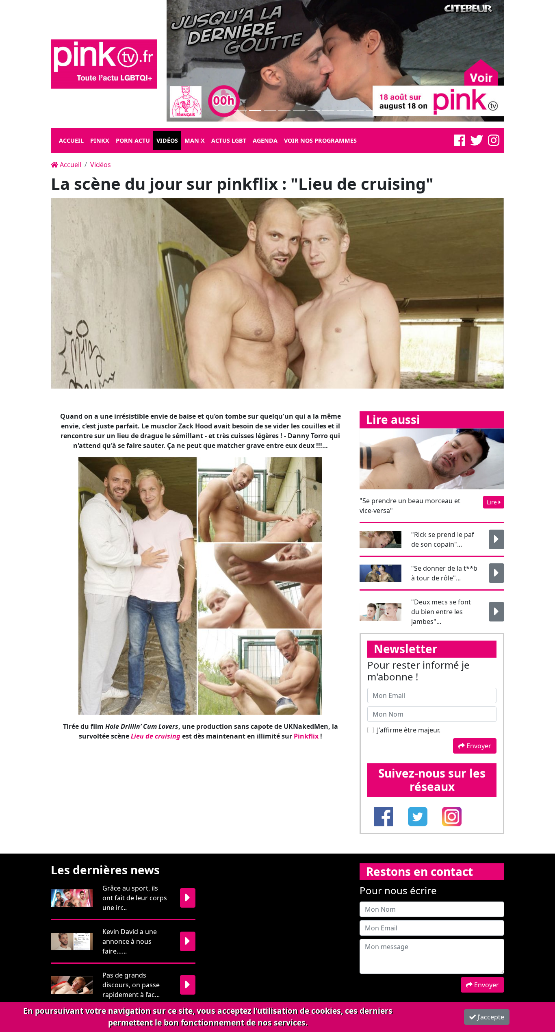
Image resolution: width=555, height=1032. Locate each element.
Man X (194, 140)
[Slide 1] (240, 110)
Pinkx (99, 140)
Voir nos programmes (320, 140)
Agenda (265, 140)
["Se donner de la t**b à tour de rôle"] (496, 573)
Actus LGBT (228, 140)
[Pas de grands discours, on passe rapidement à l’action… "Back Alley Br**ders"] (187, 985)
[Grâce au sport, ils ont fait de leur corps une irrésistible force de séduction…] (187, 898)
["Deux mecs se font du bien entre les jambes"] (496, 611)
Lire (493, 502)
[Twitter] (476, 142)
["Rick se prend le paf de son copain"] (496, 539)
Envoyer (478, 745)
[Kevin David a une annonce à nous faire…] (187, 941)
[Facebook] (459, 142)
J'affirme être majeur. (408, 730)
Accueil (71, 140)
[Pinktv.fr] (104, 63)
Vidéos (167, 140)
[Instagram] (493, 142)
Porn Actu (133, 140)
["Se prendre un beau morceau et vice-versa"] (432, 458)
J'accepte (490, 1016)
